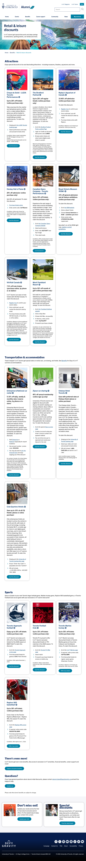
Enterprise (15, 439)
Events (17, 16)
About (66, 846)
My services (77, 16)
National (11, 441)
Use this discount (13, 145)
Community (54, 16)
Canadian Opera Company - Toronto (40, 191)
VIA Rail (13, 282)
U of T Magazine (66, 4)
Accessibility (73, 846)
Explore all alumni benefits (14, 768)
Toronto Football (39, 627)
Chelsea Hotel (64, 392)
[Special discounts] (52, 810)
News (66, 16)
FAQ (61, 846)
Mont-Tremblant (39, 283)
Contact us (10, 786)
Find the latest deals (67, 823)
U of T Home (75, 4)
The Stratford (38, 94)
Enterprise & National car (17, 392)
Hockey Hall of (15, 189)
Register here (65, 109)
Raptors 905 (12, 703)
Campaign (46, 846)
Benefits (27, 16)
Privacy (81, 846)
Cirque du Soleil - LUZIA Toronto (16, 95)
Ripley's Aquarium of (67, 94)
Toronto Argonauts (14, 627)
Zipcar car (40, 391)
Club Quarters (15, 507)
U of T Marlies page (72, 650)
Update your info (24, 819)
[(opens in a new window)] (17, 80)
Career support (40, 16)
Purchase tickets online (16, 205)
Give (82, 4)
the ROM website (69, 207)
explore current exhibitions (65, 228)
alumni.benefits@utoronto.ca (61, 779)
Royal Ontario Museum (68, 190)
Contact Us (54, 846)
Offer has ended (65, 670)
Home (7, 16)
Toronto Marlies (65, 627)
